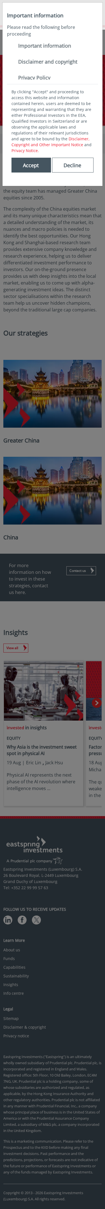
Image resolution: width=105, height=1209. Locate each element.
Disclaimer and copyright (47, 61)
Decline (72, 165)
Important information (44, 45)
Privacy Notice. (25, 150)
